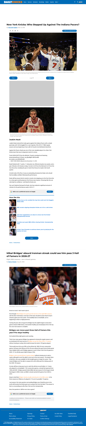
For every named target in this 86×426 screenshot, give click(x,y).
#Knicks (27, 155)
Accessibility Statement (15, 418)
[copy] (18, 31)
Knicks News (17, 242)
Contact (42, 413)
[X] (77, 1)
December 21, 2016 (32, 161)
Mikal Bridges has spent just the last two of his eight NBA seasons (34, 314)
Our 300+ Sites (59, 413)
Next (50, 78)
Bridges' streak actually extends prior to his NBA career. (34, 377)
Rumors (30, 2)
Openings (29, 413)
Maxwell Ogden (12, 27)
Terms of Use (43, 416)
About (10, 413)
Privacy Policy (31, 416)
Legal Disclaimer (72, 416)
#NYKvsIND (36, 157)
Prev (13, 78)
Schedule (35, 2)
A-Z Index (29, 418)
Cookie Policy (58, 416)
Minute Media (10, 422)
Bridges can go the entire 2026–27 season (39, 341)
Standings (41, 2)
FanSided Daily (72, 413)
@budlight (29, 157)
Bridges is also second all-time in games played (22, 355)
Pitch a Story (12, 416)
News (25, 2)
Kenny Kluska (12, 261)
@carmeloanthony (14, 157)
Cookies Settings (44, 418)
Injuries (52, 2)
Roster (47, 2)
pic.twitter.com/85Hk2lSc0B (16, 159)
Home (10, 242)
